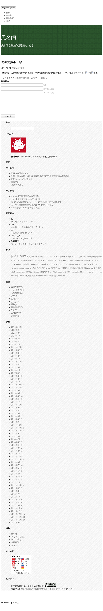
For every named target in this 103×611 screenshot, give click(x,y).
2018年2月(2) (17, 370)
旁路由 (51, 275)
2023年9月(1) (17, 330)
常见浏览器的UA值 (19, 173)
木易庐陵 (15, 542)
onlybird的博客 (18, 536)
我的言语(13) (17, 307)
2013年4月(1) (17, 473)
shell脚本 (43, 264)
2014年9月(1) (17, 433)
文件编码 (41, 257)
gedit (35, 260)
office (13, 264)
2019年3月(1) (17, 353)
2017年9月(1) (17, 373)
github (64, 264)
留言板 (9, 15)
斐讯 (56, 275)
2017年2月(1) (17, 379)
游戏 (60, 260)
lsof (59, 268)
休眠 (64, 272)
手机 (26, 275)
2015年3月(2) (17, 419)
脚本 (48, 264)
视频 (49, 260)
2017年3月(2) (17, 376)
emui (22, 275)
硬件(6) (14, 310)
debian (96, 260)
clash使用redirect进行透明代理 (25, 207)
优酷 (34, 268)
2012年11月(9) (17, 485)
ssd (39, 260)
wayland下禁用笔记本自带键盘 (25, 196)
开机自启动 (41, 268)
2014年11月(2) (17, 427)
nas (59, 275)
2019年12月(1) (17, 347)
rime (76, 264)
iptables (80, 272)
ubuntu (49, 256)
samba (45, 275)
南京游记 (15, 182)
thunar (18, 264)
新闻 (100, 257)
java (31, 268)
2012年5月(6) (17, 499)
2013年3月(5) (17, 476)
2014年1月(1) (17, 453)
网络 (13, 256)
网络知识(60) (17, 287)
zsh (51, 272)
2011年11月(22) (18, 517)
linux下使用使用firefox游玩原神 (25, 199)
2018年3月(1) (17, 367)
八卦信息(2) (16, 313)
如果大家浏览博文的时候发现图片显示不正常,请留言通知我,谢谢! (40, 176)
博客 (55, 257)
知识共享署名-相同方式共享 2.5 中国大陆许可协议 (43, 589)
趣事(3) (14, 295)
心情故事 (79, 268)
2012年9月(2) (17, 488)
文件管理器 (25, 264)
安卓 (71, 256)
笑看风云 (16, 68)
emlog (47, 268)
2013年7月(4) (17, 465)
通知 (42, 272)
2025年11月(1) (17, 327)
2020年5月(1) (17, 335)
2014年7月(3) (17, 439)
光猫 (33, 275)
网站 (71, 260)
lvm (100, 272)
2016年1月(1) (17, 401)
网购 (68, 272)
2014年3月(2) (17, 447)
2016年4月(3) (17, 399)
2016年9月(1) (17, 390)
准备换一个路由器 (39, 77)
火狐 (80, 256)
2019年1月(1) (17, 358)
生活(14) (15, 298)
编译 (89, 264)
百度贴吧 (54, 268)
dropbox (95, 272)
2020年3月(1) (17, 341)
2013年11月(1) (17, 456)
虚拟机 (29, 271)
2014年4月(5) (17, 445)
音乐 (85, 268)
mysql (89, 272)
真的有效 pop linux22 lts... (23, 221)
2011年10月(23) (18, 519)
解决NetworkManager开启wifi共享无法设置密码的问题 (36, 201)
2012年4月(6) (17, 502)
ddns (41, 275)
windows (14, 272)
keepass (59, 272)
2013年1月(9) (17, 482)
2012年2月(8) (17, 508)
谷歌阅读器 (65, 268)
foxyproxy (25, 268)
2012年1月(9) (17, 511)
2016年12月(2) (17, 384)
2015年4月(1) (17, 416)
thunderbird (34, 264)
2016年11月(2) (17, 387)
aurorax (15, 545)
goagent (44, 260)
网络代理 (61, 256)
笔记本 (17, 275)
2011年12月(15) (18, 514)
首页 (8, 12)
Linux (21, 255)
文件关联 (76, 260)
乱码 (56, 260)
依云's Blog (16, 539)
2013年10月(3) (17, 459)
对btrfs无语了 (17, 185)
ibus (67, 257)
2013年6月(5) (17, 468)
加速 (12, 275)
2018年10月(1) (17, 361)
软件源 (46, 272)
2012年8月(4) (17, 491)
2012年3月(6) (17, 505)
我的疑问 (94, 268)
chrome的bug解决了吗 (21, 238)
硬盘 (30, 275)
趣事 (22, 68)
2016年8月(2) (17, 393)
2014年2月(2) (17, 450)
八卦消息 (22, 260)
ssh (36, 256)
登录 (8, 21)
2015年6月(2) (17, 410)
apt (12, 260)
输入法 (81, 264)
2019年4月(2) (17, 350)
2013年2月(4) (17, 479)
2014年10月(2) (17, 430)
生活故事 (30, 256)
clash (63, 275)
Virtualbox (36, 272)
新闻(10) (15, 301)
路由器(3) (15, 315)
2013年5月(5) (17, 471)
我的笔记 (10, 18)
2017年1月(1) (17, 381)
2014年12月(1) (17, 425)
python (58, 264)
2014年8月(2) (17, 436)
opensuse (21, 272)
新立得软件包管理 (86, 260)
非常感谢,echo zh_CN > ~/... (23, 232)
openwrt (66, 260)
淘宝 (54, 272)
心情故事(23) (17, 293)
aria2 (75, 257)
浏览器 (95, 256)
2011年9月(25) (17, 522)
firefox (94, 264)
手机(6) (14, 304)
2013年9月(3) (17, 462)
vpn (31, 260)
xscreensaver (16, 268)
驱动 (99, 268)
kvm (72, 272)
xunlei (53, 264)
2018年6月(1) (17, 364)
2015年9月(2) (17, 407)
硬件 (84, 256)
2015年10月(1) (17, 404)
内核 (85, 264)
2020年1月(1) (17, 344)
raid (88, 268)
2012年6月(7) (17, 496)
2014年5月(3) (17, 442)
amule (16, 260)
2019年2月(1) (17, 355)
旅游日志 (72, 268)
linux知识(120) (17, 290)
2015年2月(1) (17, 422)
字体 (53, 260)
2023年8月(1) (17, 333)
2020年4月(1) (17, 338)
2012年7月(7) (17, 493)
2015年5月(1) (17, 413)
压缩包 (89, 257)
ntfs (37, 275)
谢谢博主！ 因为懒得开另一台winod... (28, 227)
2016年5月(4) (17, 396)
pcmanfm (70, 264)
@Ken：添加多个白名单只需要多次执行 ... (30, 244)
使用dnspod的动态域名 (21, 179)
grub (28, 260)
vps (75, 272)
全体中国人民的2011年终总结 (16, 77)
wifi (85, 272)
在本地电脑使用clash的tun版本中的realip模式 (32, 204)
